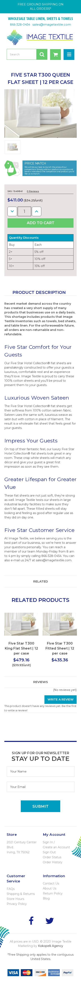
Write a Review (61, 699)
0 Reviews (33, 191)
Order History (52, 862)
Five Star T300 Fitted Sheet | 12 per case (59, 648)
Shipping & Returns (21, 894)
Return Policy (53, 893)
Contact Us (51, 883)
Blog (46, 898)
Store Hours (15, 899)
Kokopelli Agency (50, 946)
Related (40, 581)
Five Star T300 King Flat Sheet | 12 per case (21, 648)
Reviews (40, 682)
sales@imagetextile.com (51, 24)
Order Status (52, 857)
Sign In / (49, 842)
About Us (49, 888)
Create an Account (56, 847)
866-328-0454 (20, 24)
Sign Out (49, 852)
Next (69, 621)
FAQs (11, 889)
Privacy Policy (17, 904)
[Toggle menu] (69, 54)
